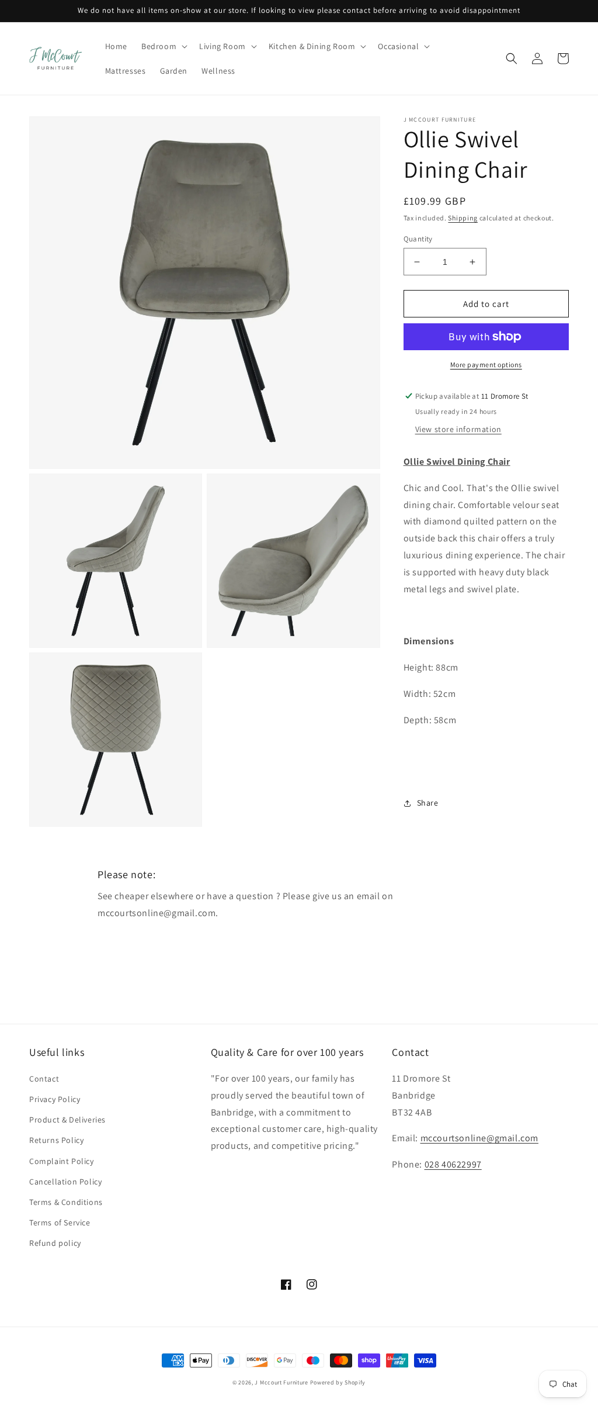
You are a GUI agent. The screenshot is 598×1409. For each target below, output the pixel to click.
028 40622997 (453, 1164)
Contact (44, 1078)
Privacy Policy (54, 1099)
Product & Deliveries (67, 1119)
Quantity (418, 239)
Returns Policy (56, 1140)
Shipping (463, 217)
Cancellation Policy (65, 1181)
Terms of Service (60, 1222)
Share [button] (428, 802)
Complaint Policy (61, 1161)
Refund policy (55, 1243)
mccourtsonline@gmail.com (479, 1138)
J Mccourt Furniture (281, 1382)
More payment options (486, 364)
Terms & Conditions (66, 1202)
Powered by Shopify (338, 1382)
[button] (163, 46)
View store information (458, 429)
